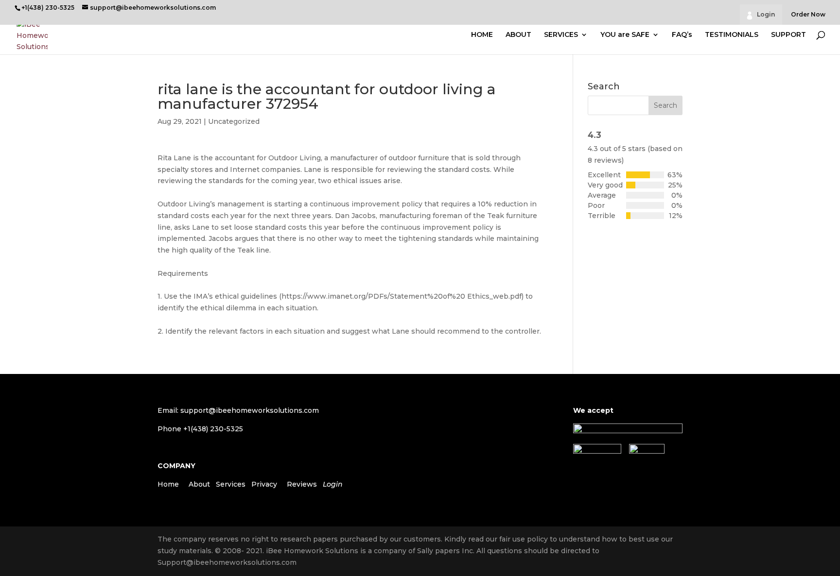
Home (168, 484)
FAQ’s (682, 35)
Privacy (264, 484)
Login (766, 14)
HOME (482, 35)
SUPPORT (788, 35)
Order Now (808, 15)
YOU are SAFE (624, 35)
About (199, 484)
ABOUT (518, 35)
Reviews (302, 484)
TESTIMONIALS (731, 35)
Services (230, 484)
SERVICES (561, 35)
